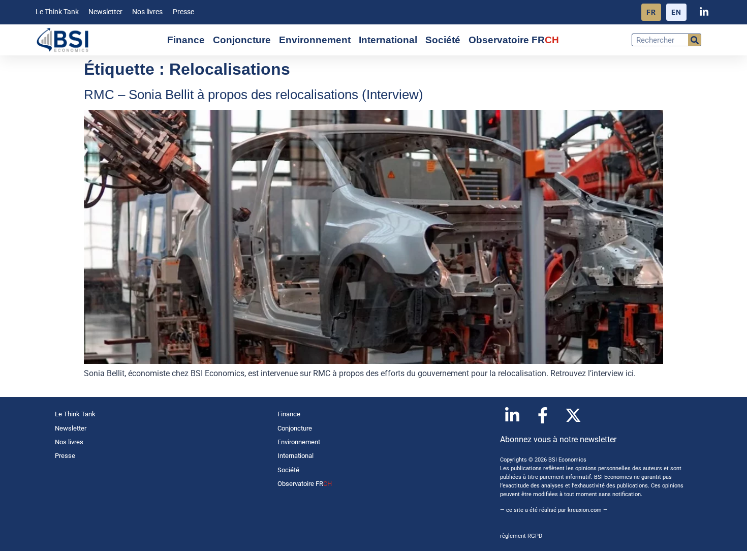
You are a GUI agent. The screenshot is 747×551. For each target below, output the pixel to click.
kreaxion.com (585, 510)
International (388, 40)
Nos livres (147, 12)
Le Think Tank (57, 12)
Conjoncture (242, 40)
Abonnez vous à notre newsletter (558, 439)
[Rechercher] (694, 40)
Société (442, 40)
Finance (186, 40)
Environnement (315, 40)
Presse (183, 12)
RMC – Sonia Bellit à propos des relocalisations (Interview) (253, 94)
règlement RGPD (521, 536)
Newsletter (105, 12)
